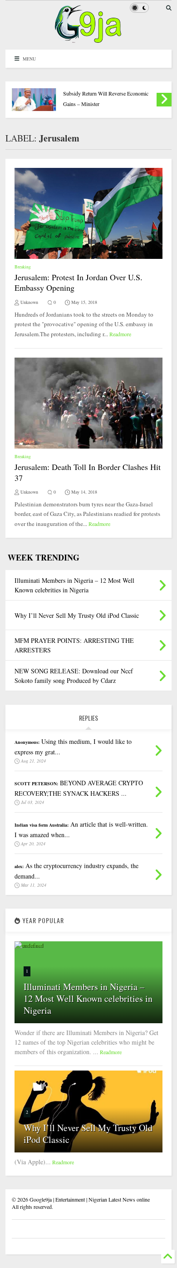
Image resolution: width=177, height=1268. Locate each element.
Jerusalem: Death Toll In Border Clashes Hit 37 (88, 472)
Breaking (23, 266)
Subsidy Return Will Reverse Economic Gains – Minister (105, 98)
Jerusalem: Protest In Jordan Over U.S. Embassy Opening (79, 282)
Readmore (120, 334)
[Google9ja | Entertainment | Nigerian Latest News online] (88, 38)
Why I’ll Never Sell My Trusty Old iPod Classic (88, 1133)
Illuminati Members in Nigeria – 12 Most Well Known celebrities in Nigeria (88, 998)
